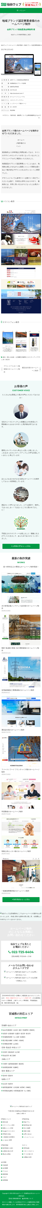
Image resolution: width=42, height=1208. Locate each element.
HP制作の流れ (7, 1134)
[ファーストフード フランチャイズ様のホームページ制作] (21, 765)
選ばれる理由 (6, 1154)
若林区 (31, 1030)
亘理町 (10, 1044)
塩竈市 (17, 1033)
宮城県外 (24, 357)
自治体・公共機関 (15, 357)
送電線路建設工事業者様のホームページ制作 (18, 690)
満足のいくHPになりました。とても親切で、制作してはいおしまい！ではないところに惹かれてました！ (21, 507)
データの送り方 (28, 1154)
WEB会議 (26, 1148)
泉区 (20, 1030)
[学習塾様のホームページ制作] (21, 807)
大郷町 (10, 1040)
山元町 (15, 1044)
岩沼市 (23, 1033)
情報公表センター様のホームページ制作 (16, 851)
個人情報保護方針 (15, 1198)
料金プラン (27, 1122)
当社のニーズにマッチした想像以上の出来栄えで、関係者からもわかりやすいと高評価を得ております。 (20, 424)
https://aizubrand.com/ (16, 93)
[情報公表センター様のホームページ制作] (21, 847)
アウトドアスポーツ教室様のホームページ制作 (12, 369)
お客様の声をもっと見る (21, 546)
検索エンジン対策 (8, 1128)
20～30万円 (13, 107)
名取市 (5, 1033)
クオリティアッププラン (17, 100)
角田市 (10, 1084)
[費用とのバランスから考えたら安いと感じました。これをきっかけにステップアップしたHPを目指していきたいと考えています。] (21, 446)
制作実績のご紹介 (8, 1148)
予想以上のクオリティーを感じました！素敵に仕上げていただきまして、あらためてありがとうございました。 (20, 536)
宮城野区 (26, 1030)
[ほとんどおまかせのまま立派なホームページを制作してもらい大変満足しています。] (21, 474)
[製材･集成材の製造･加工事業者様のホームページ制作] (21, 643)
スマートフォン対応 (8, 1125)
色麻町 (15, 1067)
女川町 (17, 1052)
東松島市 (11, 1052)
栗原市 (10, 1076)
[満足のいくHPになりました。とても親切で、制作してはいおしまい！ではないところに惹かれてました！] (21, 500)
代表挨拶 (5, 1165)
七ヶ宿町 (27, 1091)
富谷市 (28, 1033)
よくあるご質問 (7, 1140)
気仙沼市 (6, 1055)
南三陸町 (13, 1055)
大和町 (15, 1040)
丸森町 (10, 1091)
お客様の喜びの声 (8, 1151)
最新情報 (5, 1174)
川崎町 (28, 1087)
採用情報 (5, 1180)
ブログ (5, 1177)
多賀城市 (11, 1033)
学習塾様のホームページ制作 (12, 811)
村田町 (22, 1087)
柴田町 (10, 1087)
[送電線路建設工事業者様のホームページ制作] (21, 686)
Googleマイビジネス (9, 1131)
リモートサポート (29, 1151)
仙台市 (5, 1030)
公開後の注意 (28, 1157)
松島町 (22, 1037)
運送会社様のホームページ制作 (13, 730)
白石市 (5, 1084)
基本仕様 (5, 1122)
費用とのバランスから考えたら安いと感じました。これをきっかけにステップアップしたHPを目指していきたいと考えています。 (21, 452)
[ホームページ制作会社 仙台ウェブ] (21, 1106)
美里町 (15, 1064)
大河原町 (16, 1087)
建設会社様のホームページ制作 (30, 369)
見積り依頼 (27, 1131)
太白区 (15, 1030)
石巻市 (5, 1052)
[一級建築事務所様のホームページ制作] (21, 886)
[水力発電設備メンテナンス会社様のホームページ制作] (21, 601)
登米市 (5, 1076)
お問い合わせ (28, 1134)
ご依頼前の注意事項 (8, 1137)
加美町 (10, 1067)
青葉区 (10, 1030)
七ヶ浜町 (16, 1037)
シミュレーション (29, 1137)
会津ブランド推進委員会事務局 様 (19, 80)
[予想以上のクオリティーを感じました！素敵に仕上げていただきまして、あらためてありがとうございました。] (21, 529)
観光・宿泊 (6, 357)
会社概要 (5, 1168)
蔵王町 (21, 1091)
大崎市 (5, 1064)
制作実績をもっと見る (21, 899)
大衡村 (21, 1040)
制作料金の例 (28, 1125)
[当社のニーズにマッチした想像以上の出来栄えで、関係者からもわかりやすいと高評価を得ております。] (21, 417)
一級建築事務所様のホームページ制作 (15, 891)
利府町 (10, 1037)
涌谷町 (21, 1064)
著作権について (28, 1198)
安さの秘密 (27, 1128)
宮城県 (4, 1025)
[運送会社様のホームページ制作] (21, 725)
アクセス (5, 1171)
